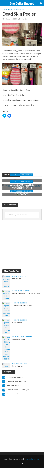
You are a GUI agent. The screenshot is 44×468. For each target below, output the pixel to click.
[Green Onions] (6, 326)
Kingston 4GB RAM (18, 339)
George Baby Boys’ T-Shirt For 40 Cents (26, 293)
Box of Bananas (17, 366)
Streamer (22, 194)
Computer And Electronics (22, 337)
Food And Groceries (19, 276)
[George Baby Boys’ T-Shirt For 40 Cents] (6, 295)
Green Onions (17, 322)
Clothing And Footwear (21, 291)
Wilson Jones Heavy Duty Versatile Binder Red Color (22, 188)
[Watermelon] (6, 281)
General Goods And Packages (14, 10)
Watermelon (16, 279)
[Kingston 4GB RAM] (6, 348)
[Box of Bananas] (6, 365)
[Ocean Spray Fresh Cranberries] (6, 309)
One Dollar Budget (32, 459)
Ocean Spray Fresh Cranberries (23, 305)
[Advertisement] (22, 146)
